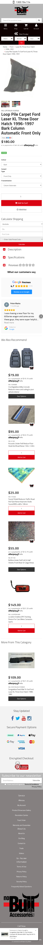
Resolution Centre (21, 815)
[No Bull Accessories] (21, 10)
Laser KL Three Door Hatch (25, 47)
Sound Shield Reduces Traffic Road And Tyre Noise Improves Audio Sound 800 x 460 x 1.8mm (21, 501)
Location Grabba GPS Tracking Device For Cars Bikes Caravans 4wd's (20, 619)
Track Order (21, 820)
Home (5, 47)
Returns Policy (21, 876)
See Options (21, 396)
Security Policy (21, 881)
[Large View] (5, 104)
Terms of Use (21, 866)
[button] (2, 316)
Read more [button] (9, 322)
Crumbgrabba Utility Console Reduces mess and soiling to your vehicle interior (21, 389)
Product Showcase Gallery (21, 810)
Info (36, 145)
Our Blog (21, 838)
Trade (21, 848)
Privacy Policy (36, 786)
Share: (4, 138)
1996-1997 (9, 49)
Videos (21, 853)
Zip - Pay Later (21, 858)
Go (22, 42)
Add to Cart (22, 203)
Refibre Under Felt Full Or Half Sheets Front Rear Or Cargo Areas (21, 561)
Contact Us (21, 843)
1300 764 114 (23, 2)
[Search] (39, 20)
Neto (29, 942)
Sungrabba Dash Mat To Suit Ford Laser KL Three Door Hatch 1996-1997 (21, 692)
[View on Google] (6, 304)
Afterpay (22, 800)
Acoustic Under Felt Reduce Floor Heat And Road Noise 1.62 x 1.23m (21, 444)
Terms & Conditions (32, 784)
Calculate (21, 244)
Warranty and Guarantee (21, 825)
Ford (11, 47)
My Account (21, 805)
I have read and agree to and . (24, 785)
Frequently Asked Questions (21, 886)
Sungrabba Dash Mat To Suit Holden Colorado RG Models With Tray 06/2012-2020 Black (22, 934)
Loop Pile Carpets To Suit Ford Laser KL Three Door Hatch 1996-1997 (20, 52)
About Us (21, 833)
